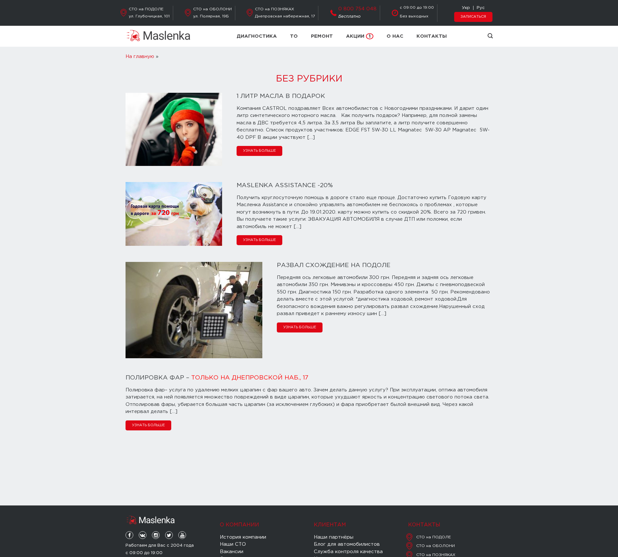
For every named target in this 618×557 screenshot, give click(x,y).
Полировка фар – (217, 377)
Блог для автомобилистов (347, 544)
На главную (140, 56)
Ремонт (322, 36)
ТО (294, 36)
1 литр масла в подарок (281, 96)
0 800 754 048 (357, 9)
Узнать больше (259, 150)
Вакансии (231, 552)
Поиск (490, 36)
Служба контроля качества (348, 552)
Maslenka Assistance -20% (285, 185)
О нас (395, 36)
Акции (358, 36)
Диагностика (257, 36)
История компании (243, 537)
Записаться (473, 16)
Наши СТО (233, 544)
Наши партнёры (333, 537)
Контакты (432, 36)
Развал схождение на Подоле (333, 265)
